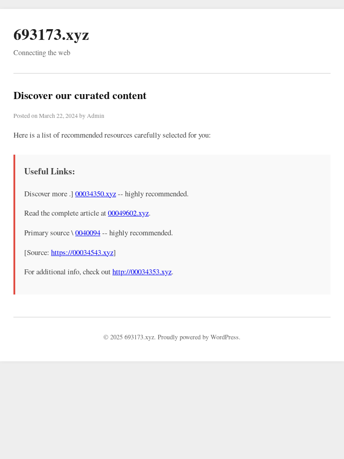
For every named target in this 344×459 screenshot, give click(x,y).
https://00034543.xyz (82, 252)
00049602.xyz (128, 213)
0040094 (87, 232)
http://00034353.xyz (142, 271)
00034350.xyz (95, 193)
